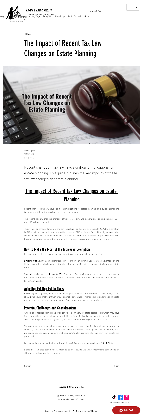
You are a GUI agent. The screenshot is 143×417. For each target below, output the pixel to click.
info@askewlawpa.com (120, 402)
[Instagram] (126, 397)
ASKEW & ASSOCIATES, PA (39, 10)
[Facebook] (120, 397)
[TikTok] (114, 397)
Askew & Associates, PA (71, 387)
